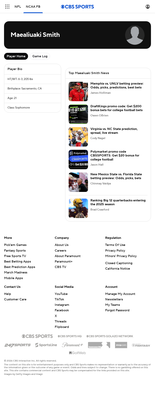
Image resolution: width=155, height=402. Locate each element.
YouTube (61, 294)
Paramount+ (63, 261)
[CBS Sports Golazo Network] (109, 336)
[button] (7, 6)
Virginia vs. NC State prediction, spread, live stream (114, 131)
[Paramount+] (72, 344)
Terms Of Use (115, 245)
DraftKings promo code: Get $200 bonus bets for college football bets (116, 108)
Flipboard (62, 327)
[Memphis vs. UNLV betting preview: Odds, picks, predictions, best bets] (78, 91)
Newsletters (114, 299)
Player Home (16, 56)
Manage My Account (120, 294)
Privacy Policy (115, 251)
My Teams (112, 305)
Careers (60, 251)
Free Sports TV (15, 256)
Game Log (39, 56)
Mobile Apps (13, 278)
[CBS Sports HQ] (70, 336)
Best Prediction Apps (19, 267)
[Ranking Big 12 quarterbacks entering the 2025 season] (78, 208)
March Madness (15, 272)
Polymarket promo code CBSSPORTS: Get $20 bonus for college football (114, 155)
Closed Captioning (118, 263)
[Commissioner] (99, 343)
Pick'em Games (15, 245)
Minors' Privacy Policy (121, 256)
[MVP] (121, 343)
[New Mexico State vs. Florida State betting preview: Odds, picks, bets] (78, 182)
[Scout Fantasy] (141, 345)
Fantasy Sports (15, 251)
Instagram (62, 305)
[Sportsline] (46, 344)
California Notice (117, 269)
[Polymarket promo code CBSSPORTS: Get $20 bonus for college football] (78, 159)
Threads (60, 321)
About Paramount (68, 256)
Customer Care (15, 299)
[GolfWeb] (77, 353)
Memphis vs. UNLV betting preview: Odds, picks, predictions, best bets (116, 85)
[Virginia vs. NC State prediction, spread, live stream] (78, 137)
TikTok (59, 299)
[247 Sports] (17, 344)
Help (7, 294)
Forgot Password (117, 310)
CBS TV (60, 267)
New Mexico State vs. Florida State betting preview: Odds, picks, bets (116, 176)
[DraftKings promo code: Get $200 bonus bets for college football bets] (78, 114)
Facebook (62, 310)
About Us (61, 245)
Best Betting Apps (17, 261)
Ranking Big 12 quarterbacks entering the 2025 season (118, 202)
